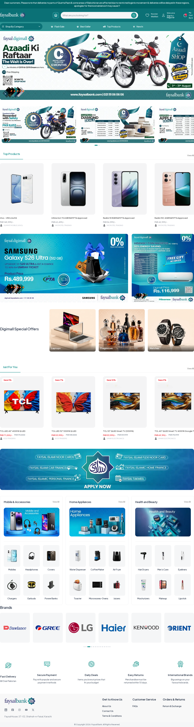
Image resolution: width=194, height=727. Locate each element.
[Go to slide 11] (104, 646)
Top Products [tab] (11, 154)
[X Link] (33, 710)
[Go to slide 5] (93, 646)
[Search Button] (134, 15)
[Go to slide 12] (106, 646)
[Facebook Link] (12, 710)
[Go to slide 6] (95, 646)
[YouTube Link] (26, 710)
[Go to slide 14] (109, 646)
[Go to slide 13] (108, 646)
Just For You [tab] (10, 367)
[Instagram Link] (19, 710)
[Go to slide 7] (97, 646)
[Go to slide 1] (84, 646)
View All (190, 155)
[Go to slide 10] (102, 646)
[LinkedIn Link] (6, 710)
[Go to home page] (56, 15)
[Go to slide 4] (90, 646)
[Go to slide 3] (87, 646)
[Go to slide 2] (85, 646)
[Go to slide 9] (100, 646)
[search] (96, 15)
